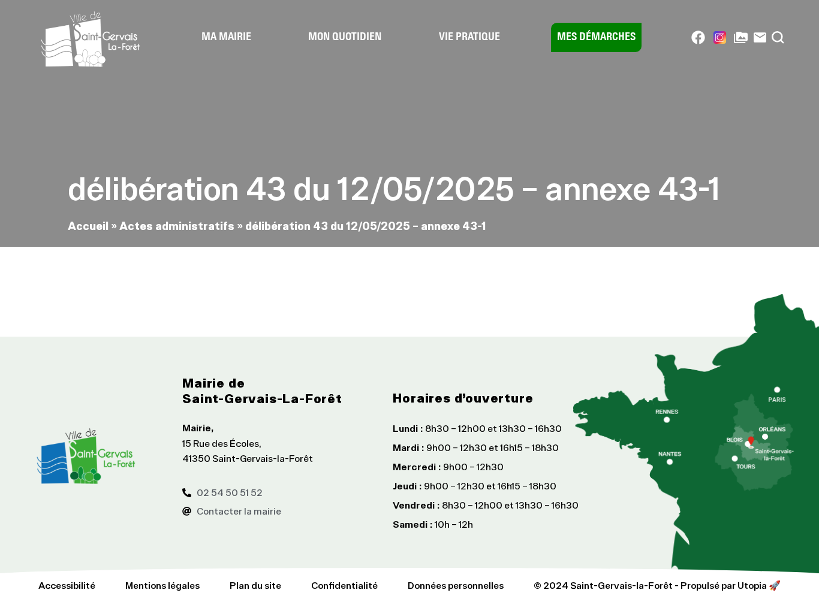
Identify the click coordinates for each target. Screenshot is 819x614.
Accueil (88, 225)
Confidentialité (344, 585)
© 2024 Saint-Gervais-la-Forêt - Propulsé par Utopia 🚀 (657, 585)
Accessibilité (66, 585)
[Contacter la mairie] (759, 37)
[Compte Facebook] (698, 37)
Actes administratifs (176, 225)
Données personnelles (456, 585)
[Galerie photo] (741, 37)
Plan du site (255, 585)
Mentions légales (162, 585)
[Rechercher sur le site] (778, 37)
